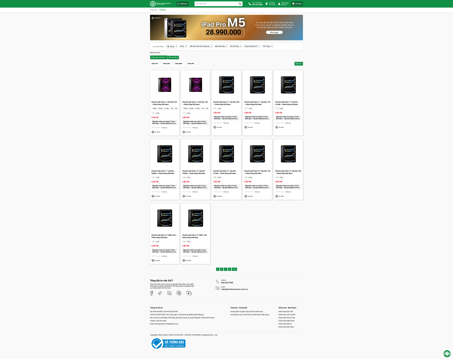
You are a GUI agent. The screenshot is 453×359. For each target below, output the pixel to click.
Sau (234, 269)
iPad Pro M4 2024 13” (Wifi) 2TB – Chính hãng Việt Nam (164, 236)
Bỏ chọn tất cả (173, 57)
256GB (160, 108)
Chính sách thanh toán (286, 318)
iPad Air (155, 63)
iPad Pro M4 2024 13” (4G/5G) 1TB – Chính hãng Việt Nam (257, 172)
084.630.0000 (227, 283)
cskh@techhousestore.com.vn (234, 289)
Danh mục (183, 4)
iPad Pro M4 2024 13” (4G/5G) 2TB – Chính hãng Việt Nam (288, 172)
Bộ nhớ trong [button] (234, 46)
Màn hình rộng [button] (219, 46)
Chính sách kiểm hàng (286, 321)
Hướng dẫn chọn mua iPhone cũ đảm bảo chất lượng (249, 315)
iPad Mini (178, 63)
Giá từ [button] (182, 46)
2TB (175, 108)
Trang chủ (153, 10)
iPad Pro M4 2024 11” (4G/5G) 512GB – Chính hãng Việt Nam (286, 103)
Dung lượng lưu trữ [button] (251, 46)
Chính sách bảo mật (285, 311)
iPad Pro (191, 63)
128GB (154, 108)
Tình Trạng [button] (266, 46)
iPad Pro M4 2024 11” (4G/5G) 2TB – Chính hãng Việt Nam (226, 103)
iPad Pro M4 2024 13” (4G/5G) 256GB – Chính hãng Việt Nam (193, 172)
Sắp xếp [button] (298, 63)
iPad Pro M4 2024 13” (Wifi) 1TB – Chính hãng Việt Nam (195, 236)
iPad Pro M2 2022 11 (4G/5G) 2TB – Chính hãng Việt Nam (164, 103)
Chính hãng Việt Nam (158, 57)
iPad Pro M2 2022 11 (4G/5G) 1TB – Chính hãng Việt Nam (195, 103)
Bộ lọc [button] (172, 46)
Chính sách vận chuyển (286, 315)
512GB (166, 108)
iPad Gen (166, 63)
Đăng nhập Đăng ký (285, 3)
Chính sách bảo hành (286, 327)
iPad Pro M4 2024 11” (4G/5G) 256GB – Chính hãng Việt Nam (162, 172)
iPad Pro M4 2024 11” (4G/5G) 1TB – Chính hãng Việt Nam (257, 103)
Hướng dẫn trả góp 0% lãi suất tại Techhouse (246, 311)
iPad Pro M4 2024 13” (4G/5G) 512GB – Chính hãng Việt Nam (224, 172)
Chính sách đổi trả (285, 324)
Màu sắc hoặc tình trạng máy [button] (199, 46)
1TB (171, 108)
